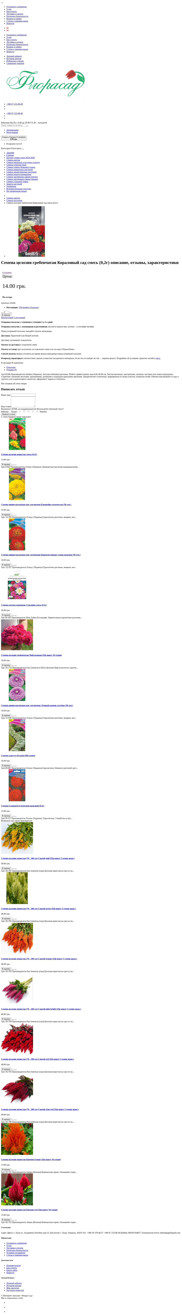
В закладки (6, 363)
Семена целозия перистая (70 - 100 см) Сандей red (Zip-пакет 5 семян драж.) (37, 1059)
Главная (10, 155)
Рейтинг (5, 411)
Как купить (11, 11)
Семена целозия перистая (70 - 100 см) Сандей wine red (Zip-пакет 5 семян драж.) (40, 1109)
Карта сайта (11, 1270)
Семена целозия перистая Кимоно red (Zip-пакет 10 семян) (29, 1210)
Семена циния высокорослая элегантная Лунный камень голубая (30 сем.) (37, 705)
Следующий (19, 317)
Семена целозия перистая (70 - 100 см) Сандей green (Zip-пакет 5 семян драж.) (38, 908)
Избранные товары (15, 61)
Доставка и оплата (14, 14)
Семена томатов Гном (16, 165)
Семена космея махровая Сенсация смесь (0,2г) (24, 605)
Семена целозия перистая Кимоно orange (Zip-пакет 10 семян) (31, 1159)
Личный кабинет (14, 56)
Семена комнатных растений (19, 169)
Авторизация (12, 130)
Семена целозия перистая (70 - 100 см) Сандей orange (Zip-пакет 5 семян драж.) (39, 959)
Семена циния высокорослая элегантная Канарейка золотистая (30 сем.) (36, 504)
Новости (10, 23)
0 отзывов (6, 272)
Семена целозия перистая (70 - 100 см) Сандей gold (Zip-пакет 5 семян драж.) (38, 858)
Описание (11, 367)
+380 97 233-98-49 (14, 104)
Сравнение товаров (15, 63)
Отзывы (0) (11, 370)
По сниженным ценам (16, 191)
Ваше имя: (6, 395)
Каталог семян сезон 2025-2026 (20, 157)
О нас (9, 9)
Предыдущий (7, 317)
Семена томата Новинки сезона (20, 167)
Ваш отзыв (6, 406)
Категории (6, 148)
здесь (157, 358)
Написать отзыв (8, 414)
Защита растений (14, 184)
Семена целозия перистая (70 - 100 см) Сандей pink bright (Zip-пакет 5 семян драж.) (41, 1009)
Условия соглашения (15, 1253)
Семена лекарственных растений (21, 172)
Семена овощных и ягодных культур (23, 162)
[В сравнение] (15, 515)
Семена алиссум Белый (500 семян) (18, 755)
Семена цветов (13, 160)
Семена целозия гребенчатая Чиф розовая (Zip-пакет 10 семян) (31, 655)
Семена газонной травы (17, 181)
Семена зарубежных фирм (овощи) (22, 179)
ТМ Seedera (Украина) (29, 307)
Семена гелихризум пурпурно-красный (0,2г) (22, 806)
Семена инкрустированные (18, 174)
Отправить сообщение (16, 7)
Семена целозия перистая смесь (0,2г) (19, 454)
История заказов (13, 58)
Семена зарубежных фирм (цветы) (22, 177)
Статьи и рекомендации (17, 21)
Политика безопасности (17, 16)
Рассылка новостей (15, 1290)
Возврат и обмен (14, 19)
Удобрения (11, 186)
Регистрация (12, 132)
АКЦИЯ (10, 153)
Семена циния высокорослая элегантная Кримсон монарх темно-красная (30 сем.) (40, 555)
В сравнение (17, 363)
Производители (13, 1265)
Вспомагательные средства (18, 189)
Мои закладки (12, 1288)
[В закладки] (13, 515)
